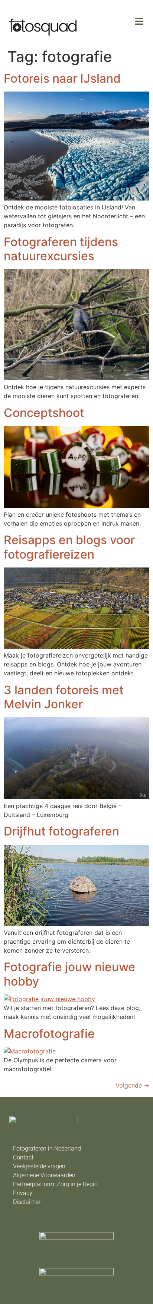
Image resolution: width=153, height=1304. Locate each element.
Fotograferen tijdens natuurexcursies (61, 249)
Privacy (22, 1193)
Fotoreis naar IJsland (62, 78)
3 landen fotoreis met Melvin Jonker (64, 697)
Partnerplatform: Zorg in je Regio (55, 1184)
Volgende (132, 1085)
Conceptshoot (44, 413)
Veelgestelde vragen (39, 1166)
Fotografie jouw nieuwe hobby (69, 974)
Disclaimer (26, 1201)
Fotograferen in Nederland (47, 1148)
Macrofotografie (49, 1033)
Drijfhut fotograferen (61, 831)
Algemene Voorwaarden (44, 1175)
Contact (23, 1157)
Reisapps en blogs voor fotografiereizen (69, 547)
